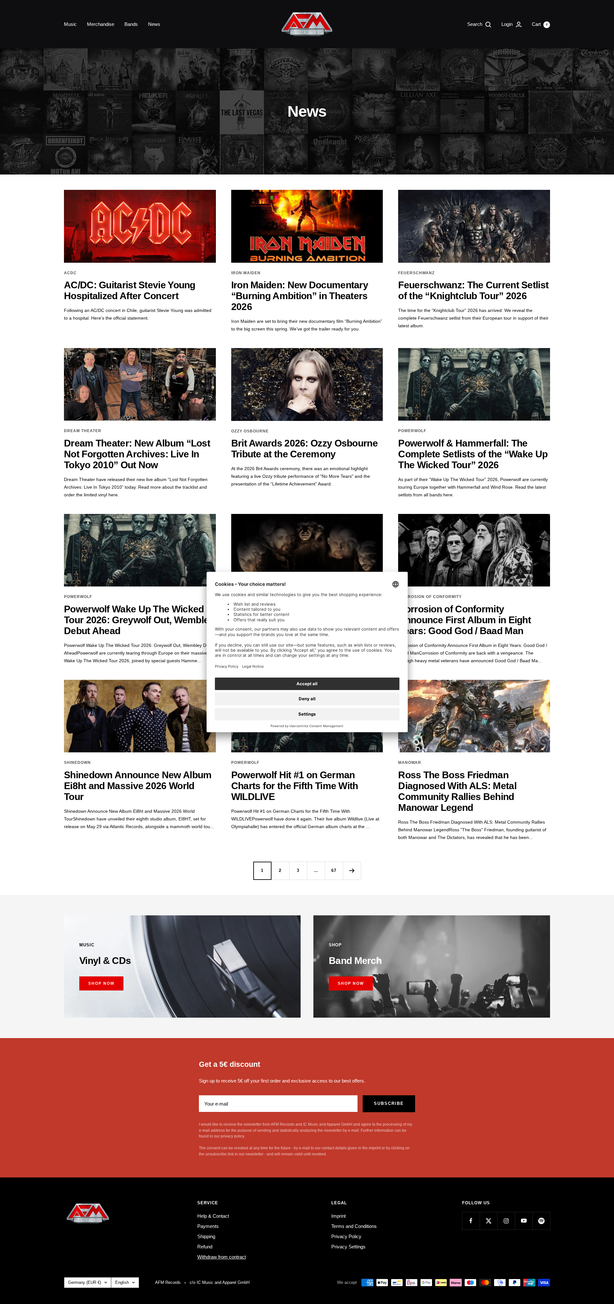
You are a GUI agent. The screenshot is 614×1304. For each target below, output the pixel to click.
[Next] (352, 871)
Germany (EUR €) (84, 1282)
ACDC (70, 273)
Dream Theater (82, 431)
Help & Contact (213, 1216)
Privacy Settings (348, 1246)
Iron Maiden (246, 273)
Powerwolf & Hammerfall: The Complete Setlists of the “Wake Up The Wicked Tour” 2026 (472, 454)
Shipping (206, 1236)
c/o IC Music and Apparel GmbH (219, 1282)
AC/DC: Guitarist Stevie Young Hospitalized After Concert (129, 290)
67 (333, 870)
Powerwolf (412, 431)
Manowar (409, 762)
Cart (539, 24)
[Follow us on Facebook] (471, 1221)
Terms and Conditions (354, 1226)
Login (507, 24)
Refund (204, 1246)
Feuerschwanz (416, 273)
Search (475, 24)
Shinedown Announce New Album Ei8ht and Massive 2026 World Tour (137, 786)
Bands (131, 24)
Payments (208, 1226)
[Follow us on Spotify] (541, 1221)
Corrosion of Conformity (430, 596)
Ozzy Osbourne (250, 431)
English (122, 1282)
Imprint (338, 1216)
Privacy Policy (346, 1236)
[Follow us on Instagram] (506, 1221)
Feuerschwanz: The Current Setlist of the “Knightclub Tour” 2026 (473, 290)
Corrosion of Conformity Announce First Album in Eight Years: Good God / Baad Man (464, 620)
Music (70, 24)
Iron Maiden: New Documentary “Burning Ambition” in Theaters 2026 (299, 296)
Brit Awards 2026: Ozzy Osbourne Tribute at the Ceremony (304, 448)
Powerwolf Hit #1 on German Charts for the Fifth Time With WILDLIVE (294, 786)
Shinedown (77, 762)
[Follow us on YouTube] (523, 1221)
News (154, 24)
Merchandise (100, 24)
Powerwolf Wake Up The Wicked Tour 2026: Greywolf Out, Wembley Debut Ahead (139, 620)
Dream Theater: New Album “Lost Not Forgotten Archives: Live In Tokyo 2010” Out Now (137, 454)
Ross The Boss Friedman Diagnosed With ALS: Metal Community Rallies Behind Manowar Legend (457, 791)
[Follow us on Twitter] (488, 1221)
